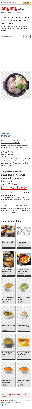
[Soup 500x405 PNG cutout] (8, 315)
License (9, 394)
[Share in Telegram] (5, 136)
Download (8, 248)
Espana (14, 2)
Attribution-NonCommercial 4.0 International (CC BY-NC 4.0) (14, 142)
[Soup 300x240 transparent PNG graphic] (24, 315)
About (3, 394)
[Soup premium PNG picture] (8, 370)
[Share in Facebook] (2, 136)
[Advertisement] (16, 55)
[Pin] (7, 136)
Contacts (10, 396)
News (13, 394)
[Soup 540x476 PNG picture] (24, 287)
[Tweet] (10, 136)
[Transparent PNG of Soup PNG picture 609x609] (24, 342)
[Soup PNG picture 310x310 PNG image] (8, 342)
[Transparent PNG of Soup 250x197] (8, 287)
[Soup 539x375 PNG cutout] (24, 370)
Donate (18, 394)
